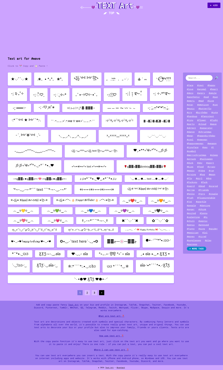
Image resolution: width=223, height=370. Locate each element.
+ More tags (196, 248)
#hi (206, 217)
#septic (203, 221)
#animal (201, 89)
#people (191, 205)
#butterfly (204, 108)
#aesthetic (193, 97)
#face (190, 85)
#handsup (192, 116)
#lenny (204, 213)
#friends (203, 190)
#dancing (205, 205)
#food (200, 166)
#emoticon (203, 104)
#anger (191, 209)
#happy (211, 85)
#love (190, 89)
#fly (189, 178)
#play (208, 240)
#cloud (202, 124)
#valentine (193, 217)
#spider (213, 228)
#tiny (190, 120)
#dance (191, 131)
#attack (191, 159)
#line (211, 100)
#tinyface (192, 147)
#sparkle (201, 201)
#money (191, 236)
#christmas (204, 131)
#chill (191, 221)
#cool (190, 139)
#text (200, 85)
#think (202, 209)
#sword (191, 186)
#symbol (191, 151)
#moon (212, 174)
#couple (213, 193)
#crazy (211, 166)
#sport (210, 162)
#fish (190, 197)
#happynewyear (195, 143)
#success (192, 244)
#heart (214, 89)
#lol (205, 232)
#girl (199, 178)
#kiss (190, 166)
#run (211, 170)
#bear (190, 135)
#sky (199, 162)
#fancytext (207, 116)
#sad (206, 97)
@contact (121, 367)
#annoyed (203, 224)
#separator (206, 128)
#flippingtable (206, 197)
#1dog (201, 170)
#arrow (191, 190)
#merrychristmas (196, 155)
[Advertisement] (111, 36)
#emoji (191, 100)
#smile (213, 93)
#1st (189, 201)
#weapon (212, 143)
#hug (202, 174)
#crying (191, 174)
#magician (192, 232)
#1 (212, 147)
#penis (191, 224)
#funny (191, 228)
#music (191, 108)
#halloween (206, 159)
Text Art (73, 304)
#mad (201, 100)
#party (191, 124)
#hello (191, 193)
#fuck (204, 182)
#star (190, 104)
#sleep (214, 155)
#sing (201, 228)
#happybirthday (206, 135)
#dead (201, 186)
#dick (190, 162)
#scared (213, 186)
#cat (215, 104)
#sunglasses (194, 240)
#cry (189, 112)
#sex (205, 147)
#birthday (202, 112)
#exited (191, 213)
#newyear (202, 139)
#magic (191, 170)
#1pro (201, 193)
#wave (213, 124)
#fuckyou (192, 182)
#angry (201, 93)
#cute (214, 112)
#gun (215, 97)
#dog (208, 178)
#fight (214, 120)
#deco (190, 93)
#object (191, 128)
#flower (201, 120)
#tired (202, 236)
